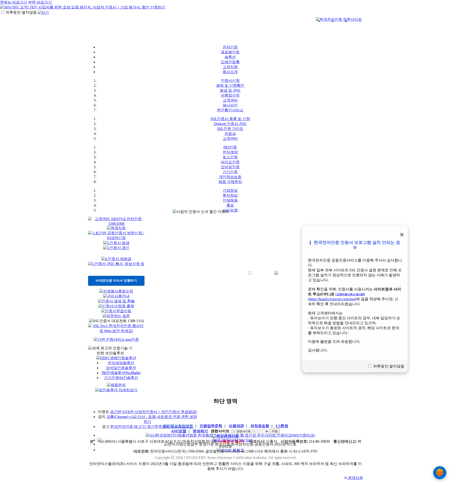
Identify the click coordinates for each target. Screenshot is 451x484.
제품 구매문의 (230, 182)
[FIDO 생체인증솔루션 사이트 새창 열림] (116, 358)
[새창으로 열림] (116, 339)
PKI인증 (230, 147)
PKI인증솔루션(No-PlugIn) (121, 373)
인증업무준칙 (211, 426)
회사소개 (230, 72)
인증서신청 (230, 80)
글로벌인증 (230, 52)
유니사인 (230, 105)
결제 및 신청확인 (230, 85)
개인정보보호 (230, 177)
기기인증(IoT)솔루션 (121, 378)
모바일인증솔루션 (121, 368)
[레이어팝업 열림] (116, 224)
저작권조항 (259, 426)
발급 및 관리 (230, 90)
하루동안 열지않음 (21, 12)
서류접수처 (230, 95)
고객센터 (230, 100)
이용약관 (236, 426)
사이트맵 (178, 431)
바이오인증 (230, 162)
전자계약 (230, 152)
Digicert (349, 29)
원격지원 (353, 478)
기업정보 (230, 190)
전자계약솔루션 (121, 363)
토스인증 (230, 157)
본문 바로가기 (40, 2)
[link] (230, 440)
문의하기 (200, 431)
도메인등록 (230, 62)
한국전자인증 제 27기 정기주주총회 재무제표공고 (151, 427)
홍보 (230, 205)
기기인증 (230, 172)
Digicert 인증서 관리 (230, 124)
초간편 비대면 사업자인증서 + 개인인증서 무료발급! (153, 412)
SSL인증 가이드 (230, 129)
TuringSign (285, 32)
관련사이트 (220, 431)
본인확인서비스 (230, 110)
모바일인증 (230, 167)
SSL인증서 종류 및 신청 (230, 119)
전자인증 (230, 47)
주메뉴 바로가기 (13, 2)
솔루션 (230, 57)
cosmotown (218, 32)
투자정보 (230, 195)
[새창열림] (339, 19)
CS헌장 (282, 426)
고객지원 (230, 67)
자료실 (230, 134)
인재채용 (230, 200)
